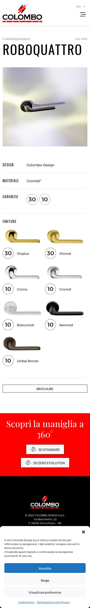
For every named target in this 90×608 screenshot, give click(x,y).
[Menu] (84, 15)
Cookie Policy (26, 602)
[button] (83, 531)
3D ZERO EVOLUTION (49, 462)
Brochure (45, 388)
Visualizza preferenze (45, 592)
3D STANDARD (49, 449)
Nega (45, 580)
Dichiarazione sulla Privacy (53, 602)
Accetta (45, 568)
